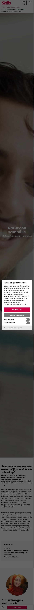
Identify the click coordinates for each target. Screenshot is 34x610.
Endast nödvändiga (17, 315)
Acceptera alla (17, 309)
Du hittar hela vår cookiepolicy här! (15, 304)
